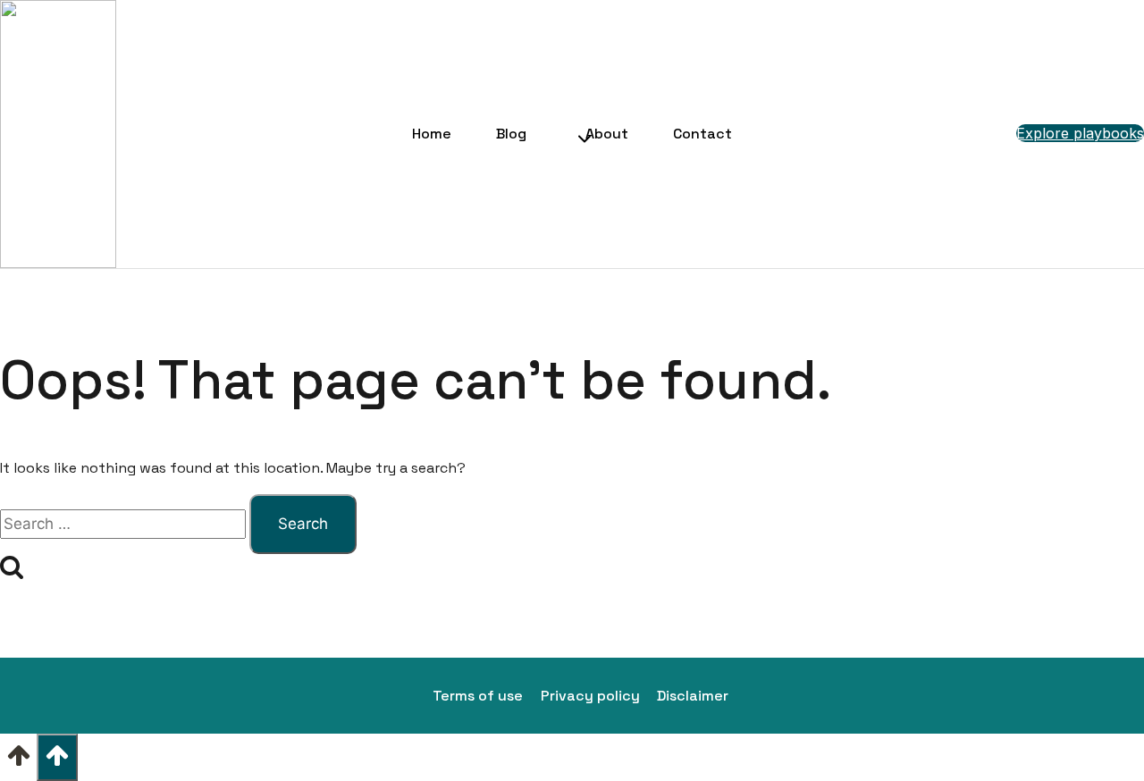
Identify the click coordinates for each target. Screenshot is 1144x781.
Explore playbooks (1080, 133)
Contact (702, 133)
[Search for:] (124, 524)
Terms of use (478, 695)
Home (431, 133)
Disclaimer (692, 695)
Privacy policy (590, 695)
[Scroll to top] (18, 761)
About (606, 133)
